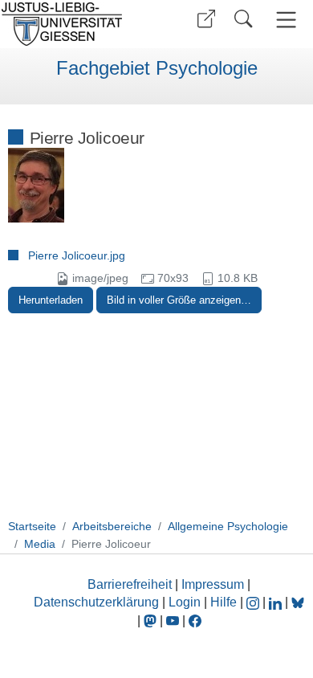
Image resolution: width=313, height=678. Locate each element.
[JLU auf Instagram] (254, 602)
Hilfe (223, 602)
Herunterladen (50, 300)
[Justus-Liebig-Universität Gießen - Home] (76, 24)
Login (186, 602)
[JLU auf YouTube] (172, 620)
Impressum (212, 584)
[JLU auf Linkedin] (277, 602)
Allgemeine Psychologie (228, 526)
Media (39, 543)
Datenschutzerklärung (96, 602)
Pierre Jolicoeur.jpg (76, 255)
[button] (206, 19)
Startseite (32, 526)
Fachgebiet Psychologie (157, 68)
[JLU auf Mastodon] (152, 620)
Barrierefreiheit (129, 584)
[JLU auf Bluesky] (297, 602)
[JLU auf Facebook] (195, 620)
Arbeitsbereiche (112, 526)
